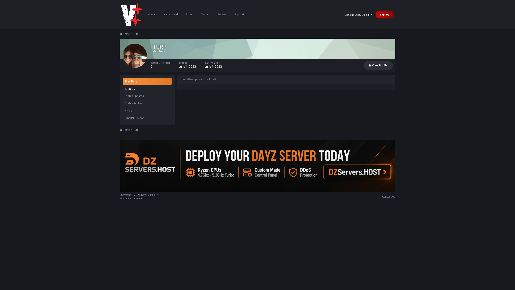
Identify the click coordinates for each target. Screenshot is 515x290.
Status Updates (134, 95)
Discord (205, 14)
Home (151, 14)
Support (239, 14)
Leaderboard (170, 14)
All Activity (131, 81)
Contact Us (388, 196)
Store (189, 14)
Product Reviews (134, 117)
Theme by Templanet (132, 198)
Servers (222, 14)
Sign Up (384, 14)
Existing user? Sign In (358, 14)
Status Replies (133, 103)
